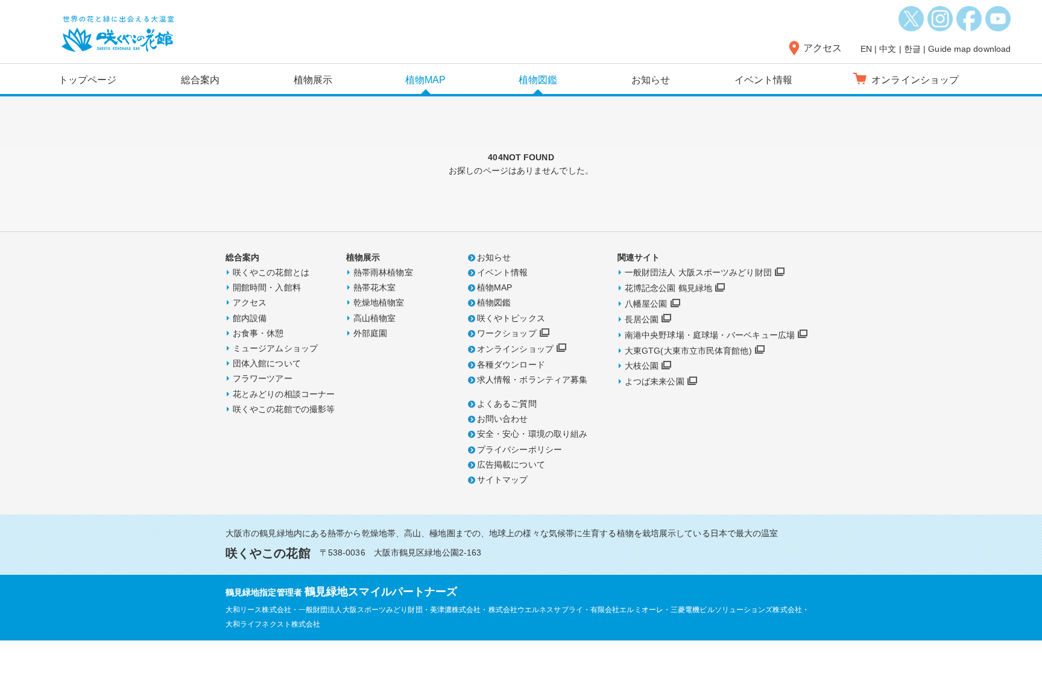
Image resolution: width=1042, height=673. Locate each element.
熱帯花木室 (374, 287)
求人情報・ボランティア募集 (532, 379)
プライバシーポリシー (519, 449)
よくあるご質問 (507, 403)
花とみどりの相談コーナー (284, 394)
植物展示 (313, 80)
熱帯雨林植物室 (383, 272)
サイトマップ (502, 479)
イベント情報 (763, 80)
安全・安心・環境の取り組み (532, 434)
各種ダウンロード (511, 364)
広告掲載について (511, 464)
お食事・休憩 (258, 333)
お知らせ (650, 80)
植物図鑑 (538, 80)
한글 (912, 49)
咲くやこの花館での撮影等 (284, 409)
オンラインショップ (515, 349)
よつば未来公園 (654, 381)
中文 (887, 49)
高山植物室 (374, 318)
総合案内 (200, 80)
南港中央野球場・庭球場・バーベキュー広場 (710, 335)
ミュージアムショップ (275, 348)
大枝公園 (641, 366)
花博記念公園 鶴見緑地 (668, 288)
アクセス (822, 48)
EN (866, 49)
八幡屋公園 (646, 303)
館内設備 (250, 318)
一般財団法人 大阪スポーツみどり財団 (698, 272)
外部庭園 (370, 333)
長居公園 (641, 319)
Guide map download (969, 49)
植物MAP (425, 80)
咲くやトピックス (511, 318)
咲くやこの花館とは (271, 272)
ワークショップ (507, 333)
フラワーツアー (262, 378)
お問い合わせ (502, 419)
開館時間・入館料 (267, 287)
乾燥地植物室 (379, 302)
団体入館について (267, 363)
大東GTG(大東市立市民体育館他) (688, 350)
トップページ (87, 80)
